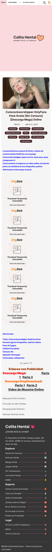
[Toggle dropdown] (20, 2)
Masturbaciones (13, 133)
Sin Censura (38, 137)
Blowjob (13, 129)
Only (26, 133)
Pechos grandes (39, 133)
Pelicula (12, 137)
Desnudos (24, 129)
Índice (3, 2)
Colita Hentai (24, 37)
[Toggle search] (45, 2)
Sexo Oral (24, 137)
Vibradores (26, 141)
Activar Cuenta (28, 2)
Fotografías (38, 129)
